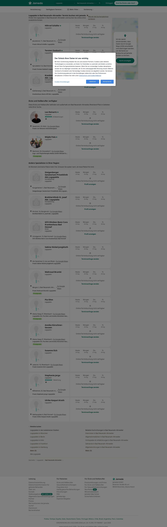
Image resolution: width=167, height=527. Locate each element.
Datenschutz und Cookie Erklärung (90, 75)
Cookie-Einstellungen (62, 82)
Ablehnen (92, 81)
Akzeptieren (107, 81)
